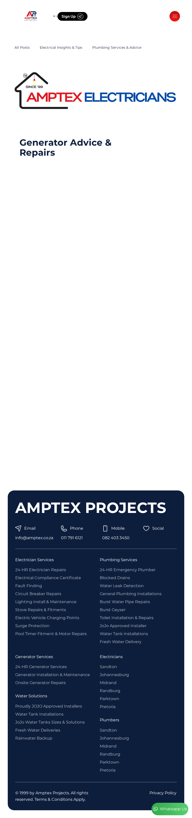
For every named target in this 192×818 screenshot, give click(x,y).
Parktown (109, 698)
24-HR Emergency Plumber (128, 569)
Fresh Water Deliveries (37, 730)
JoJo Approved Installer (123, 625)
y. (84, 799)
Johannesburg (114, 674)
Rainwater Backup (33, 738)
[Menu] (175, 16)
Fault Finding (28, 585)
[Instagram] (93, 16)
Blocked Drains (115, 577)
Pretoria (108, 706)
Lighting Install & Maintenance (45, 601)
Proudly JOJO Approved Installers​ (48, 706)
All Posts (22, 47)
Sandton (108, 666)
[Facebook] (104, 16)
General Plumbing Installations (131, 593)
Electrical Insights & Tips (61, 47)
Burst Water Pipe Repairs (125, 601)
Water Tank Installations (124, 633)
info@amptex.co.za (34, 537)
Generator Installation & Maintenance (52, 674)
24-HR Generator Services (41, 666)
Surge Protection (32, 625)
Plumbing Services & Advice (116, 47)
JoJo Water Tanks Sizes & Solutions (50, 722)
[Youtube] (114, 16)
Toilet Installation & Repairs (127, 617)
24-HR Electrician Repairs (40, 569)
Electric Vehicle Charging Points (47, 617)
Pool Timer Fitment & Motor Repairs (51, 633)
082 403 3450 (116, 537)
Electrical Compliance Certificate (48, 577)
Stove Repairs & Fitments (40, 609)
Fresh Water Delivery (121, 641)
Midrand (108, 682)
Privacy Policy (163, 793)
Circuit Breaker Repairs (38, 593)
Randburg (110, 690)
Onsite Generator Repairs (40, 682)
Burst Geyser (113, 609)
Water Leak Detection (122, 585)
